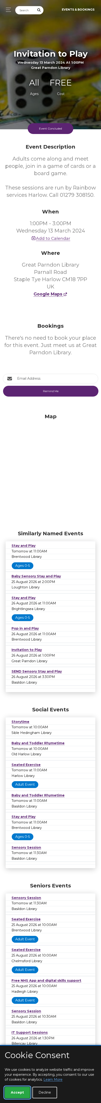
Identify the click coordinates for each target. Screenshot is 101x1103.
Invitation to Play (27, 650)
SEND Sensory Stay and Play (37, 671)
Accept (17, 1092)
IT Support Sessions (30, 1032)
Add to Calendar (53, 238)
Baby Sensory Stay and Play (36, 576)
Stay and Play (23, 546)
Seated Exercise (26, 765)
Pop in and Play (25, 628)
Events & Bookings (78, 9)
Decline (45, 1092)
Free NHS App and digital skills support (46, 980)
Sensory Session (26, 847)
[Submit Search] (39, 10)
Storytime (20, 722)
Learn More (52, 1079)
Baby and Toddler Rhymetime (38, 743)
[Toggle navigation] (7, 10)
